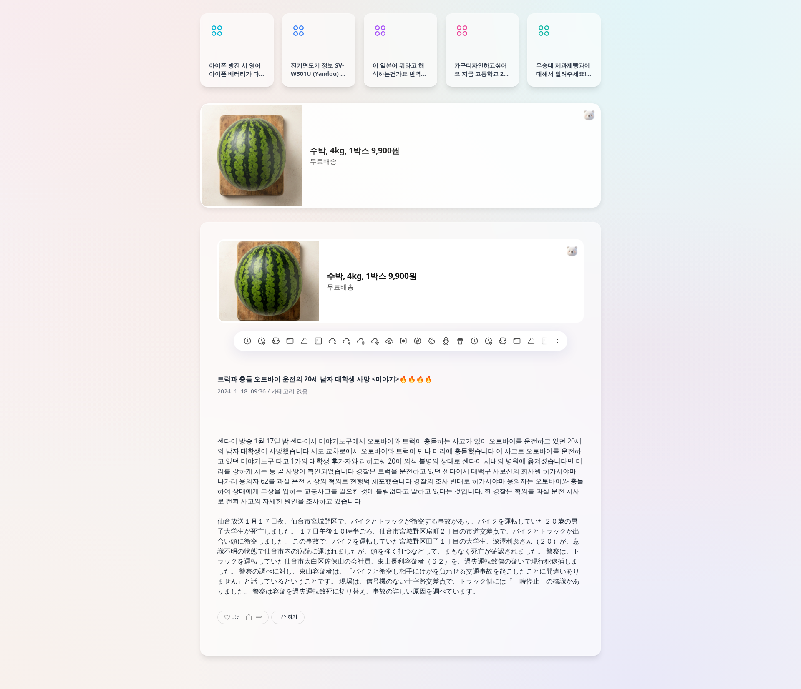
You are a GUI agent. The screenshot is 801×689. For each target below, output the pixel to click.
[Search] (356, 678)
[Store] (374, 678)
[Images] (411, 678)
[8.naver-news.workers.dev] (347, 341)
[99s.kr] (304, 341)
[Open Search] (316, 678)
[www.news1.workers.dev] (474, 341)
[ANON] (392, 678)
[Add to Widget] (485, 678)
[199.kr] (276, 341)
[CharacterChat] (448, 678)
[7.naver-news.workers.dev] (361, 341)
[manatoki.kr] (261, 341)
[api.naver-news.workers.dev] (531, 341)
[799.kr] (290, 341)
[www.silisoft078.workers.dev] (488, 341)
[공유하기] (249, 617)
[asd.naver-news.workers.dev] (545, 341)
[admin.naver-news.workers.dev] (517, 341)
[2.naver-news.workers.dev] (432, 341)
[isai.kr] (247, 341)
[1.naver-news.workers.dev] (446, 341)
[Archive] (466, 678)
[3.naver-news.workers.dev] (418, 341)
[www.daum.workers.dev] (460, 341)
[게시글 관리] (259, 617)
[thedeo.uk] (318, 341)
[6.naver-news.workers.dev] (375, 341)
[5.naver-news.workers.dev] (389, 341)
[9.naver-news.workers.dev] (332, 341)
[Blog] (429, 678)
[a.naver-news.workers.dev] (503, 341)
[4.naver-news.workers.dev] (403, 341)
